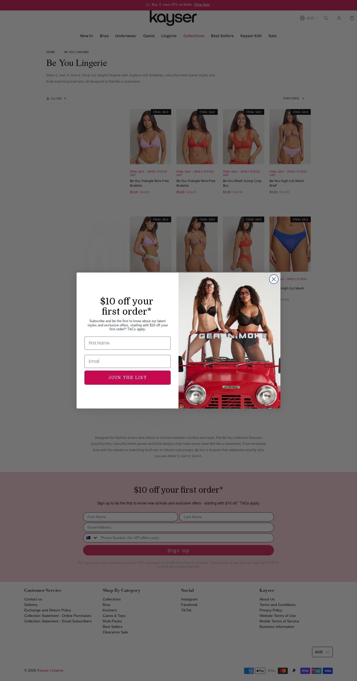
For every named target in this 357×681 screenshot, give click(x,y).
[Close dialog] (273, 279)
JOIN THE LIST (127, 377)
